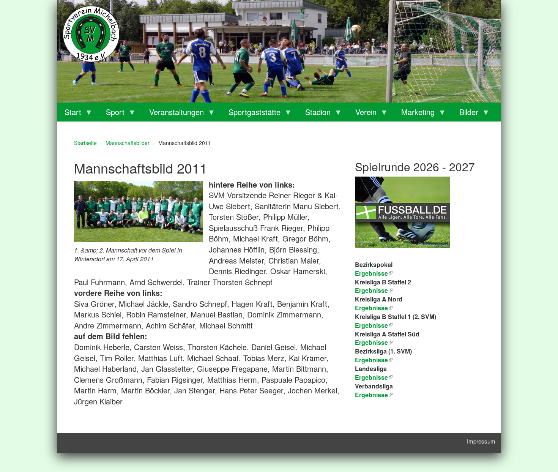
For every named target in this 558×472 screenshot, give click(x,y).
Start (69, 114)
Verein (362, 114)
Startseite (85, 143)
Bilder (465, 114)
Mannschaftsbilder (128, 143)
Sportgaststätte (251, 114)
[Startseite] (91, 34)
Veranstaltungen (173, 114)
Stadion (314, 114)
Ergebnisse (371, 307)
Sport (111, 114)
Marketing (414, 114)
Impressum (481, 441)
